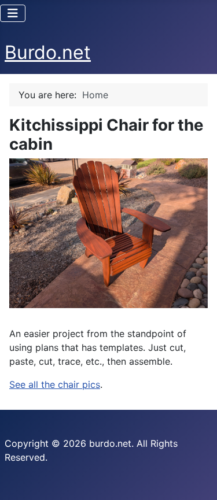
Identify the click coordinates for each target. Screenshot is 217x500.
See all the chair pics (54, 384)
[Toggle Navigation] (12, 13)
